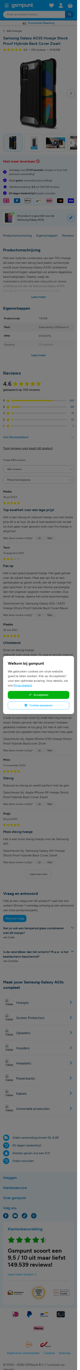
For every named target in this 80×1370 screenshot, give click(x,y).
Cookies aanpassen (41, 705)
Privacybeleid (22, 685)
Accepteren (40, 695)
